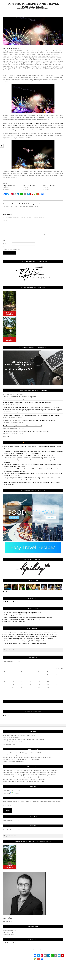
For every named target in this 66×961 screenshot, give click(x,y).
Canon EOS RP (34, 52)
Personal (34, 51)
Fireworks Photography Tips (44, 54)
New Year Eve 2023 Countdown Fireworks (22, 61)
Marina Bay (20, 58)
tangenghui (7, 918)
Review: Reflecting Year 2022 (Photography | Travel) (37, 123)
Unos (31, 949)
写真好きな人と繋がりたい (34, 68)
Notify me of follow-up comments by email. (14, 247)
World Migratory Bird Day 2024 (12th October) (33, 641)
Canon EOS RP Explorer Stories (48, 52)
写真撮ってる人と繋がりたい (51, 68)
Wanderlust (32, 66)
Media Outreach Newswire (33, 442)
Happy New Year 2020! (9, 185)
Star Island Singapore (50, 63)
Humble (50, 56)
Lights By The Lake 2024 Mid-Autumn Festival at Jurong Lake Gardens (23, 739)
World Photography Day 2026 (13, 615)
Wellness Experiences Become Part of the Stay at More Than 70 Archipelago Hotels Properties (31, 415)
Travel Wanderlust (8, 66)
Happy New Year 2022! (49, 185)
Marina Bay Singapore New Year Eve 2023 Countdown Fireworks (22, 59)
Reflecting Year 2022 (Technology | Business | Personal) (20, 63)
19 (22, 684)
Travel (16, 52)
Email (4, 240)
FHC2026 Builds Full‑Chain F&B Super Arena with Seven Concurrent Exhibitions (26, 431)
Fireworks (32, 54)
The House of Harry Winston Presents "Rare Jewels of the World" (22, 426)
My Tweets (6, 716)
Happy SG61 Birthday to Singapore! (14, 621)
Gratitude (56, 54)
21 (39, 684)
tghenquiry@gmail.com (9, 930)
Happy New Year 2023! (20, 56)
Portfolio (59, 51)
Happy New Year (8, 56)
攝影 (61, 68)
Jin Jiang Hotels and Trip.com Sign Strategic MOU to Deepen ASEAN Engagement (27, 402)
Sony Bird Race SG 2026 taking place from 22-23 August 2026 (22, 619)
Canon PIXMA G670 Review (11, 737)
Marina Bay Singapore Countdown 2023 (49, 58)
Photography (41, 51)
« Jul (4, 695)
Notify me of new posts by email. (12, 249)
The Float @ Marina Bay (44, 64)
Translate (16, 793)
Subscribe (7, 810)
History (30, 56)
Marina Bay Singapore (31, 58)
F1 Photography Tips (9, 744)
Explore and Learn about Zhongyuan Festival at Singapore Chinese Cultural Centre (28, 617)
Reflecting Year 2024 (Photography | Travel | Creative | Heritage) (33, 638)
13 (30, 681)
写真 (24, 68)
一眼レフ (20, 68)
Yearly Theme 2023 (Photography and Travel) (24, 206)
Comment (5, 220)
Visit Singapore (24, 66)
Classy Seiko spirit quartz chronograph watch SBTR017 (19, 735)
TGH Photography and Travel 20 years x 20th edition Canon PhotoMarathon (36, 632)
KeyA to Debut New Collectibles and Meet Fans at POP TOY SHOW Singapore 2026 (29, 455)
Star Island (40, 63)
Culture (11, 54)
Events (29, 51)
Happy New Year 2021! (29, 185)
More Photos (6, 592)
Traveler (16, 66)
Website (5, 244)
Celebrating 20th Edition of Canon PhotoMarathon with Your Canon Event (35, 634)
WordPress (40, 949)
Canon (27, 52)
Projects (5, 52)
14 (39, 681)
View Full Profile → (8, 921)
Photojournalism (51, 51)
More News (6, 436)
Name (4, 237)
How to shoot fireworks (40, 56)
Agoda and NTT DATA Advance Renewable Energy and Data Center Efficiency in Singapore (29, 420)
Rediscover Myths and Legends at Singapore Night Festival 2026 (23, 612)
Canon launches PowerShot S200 (12, 742)
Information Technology (10, 58)
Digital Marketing (19, 54)
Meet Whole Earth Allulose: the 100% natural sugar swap (20, 397)
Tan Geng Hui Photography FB (33, 701)
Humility (55, 56)
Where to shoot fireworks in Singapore (48, 66)
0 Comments (12, 70)
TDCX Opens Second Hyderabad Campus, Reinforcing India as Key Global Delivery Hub (29, 458)
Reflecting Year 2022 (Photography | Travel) (49, 61)
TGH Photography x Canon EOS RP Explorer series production (31, 63)
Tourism (10, 52)
